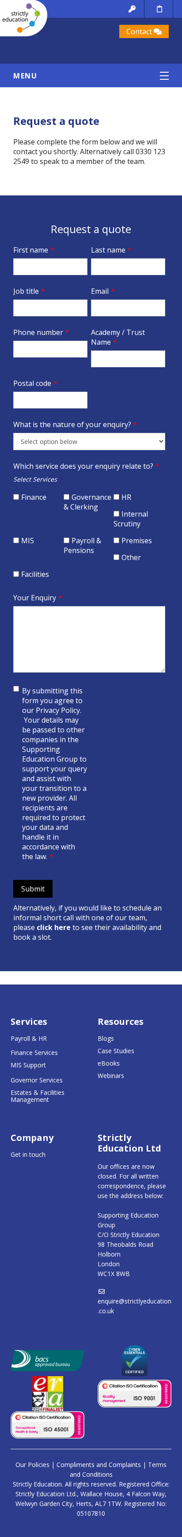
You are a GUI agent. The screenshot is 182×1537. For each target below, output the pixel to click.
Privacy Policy (58, 710)
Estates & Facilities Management (37, 1096)
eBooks (109, 1063)
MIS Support (28, 1065)
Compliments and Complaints (99, 1464)
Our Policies (32, 1464)
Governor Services (37, 1080)
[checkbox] (38, 500)
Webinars (111, 1075)
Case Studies (116, 1051)
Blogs (106, 1038)
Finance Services (34, 1052)
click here (54, 927)
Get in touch (28, 1154)
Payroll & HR (29, 1038)
